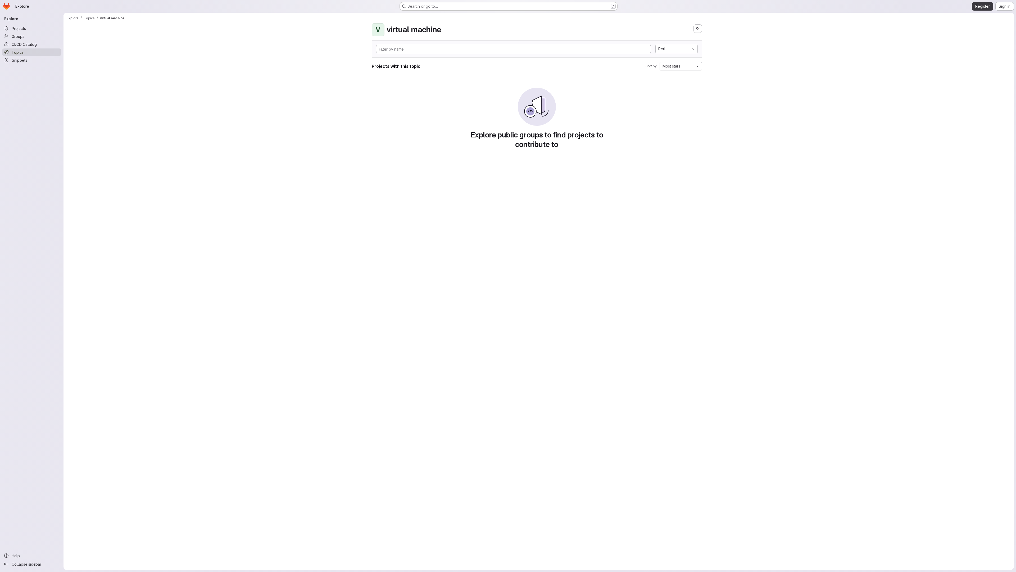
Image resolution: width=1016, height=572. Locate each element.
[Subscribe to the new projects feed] (697, 28)
